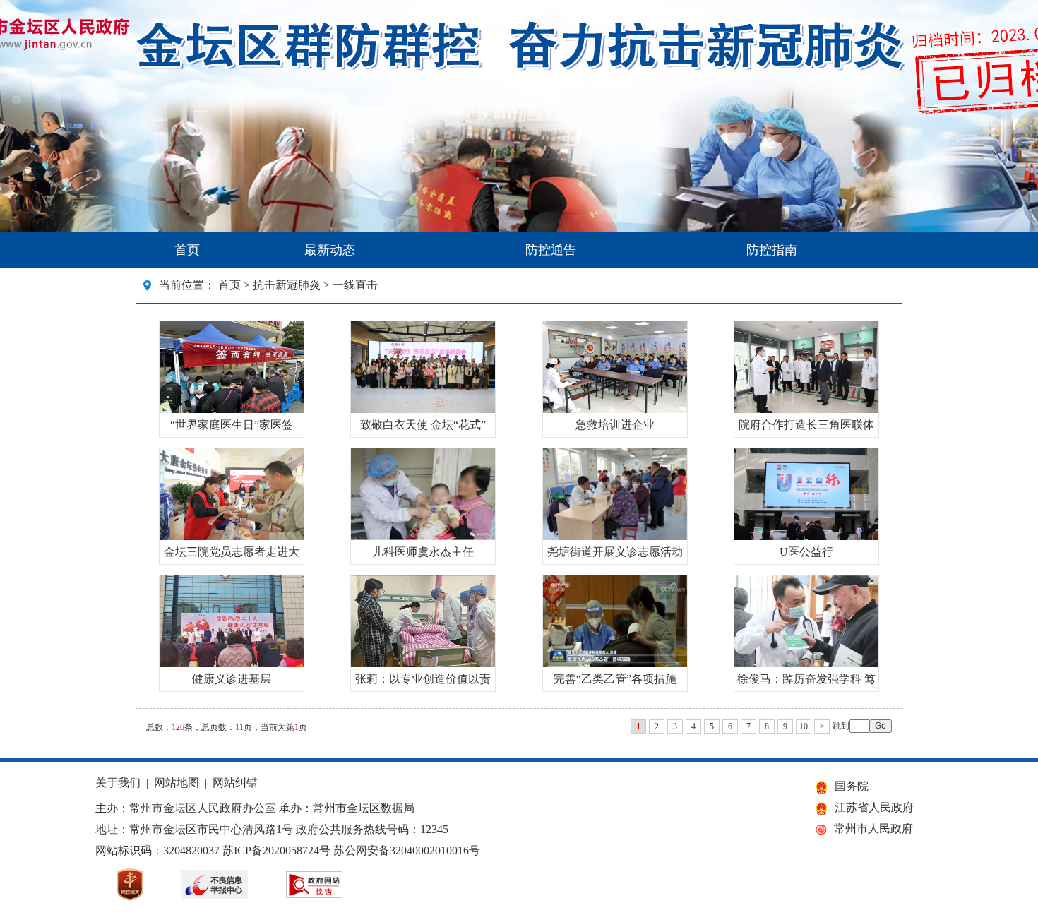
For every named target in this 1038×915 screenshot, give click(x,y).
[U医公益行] (806, 536)
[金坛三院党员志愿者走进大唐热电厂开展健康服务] (232, 536)
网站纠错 (235, 783)
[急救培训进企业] (615, 409)
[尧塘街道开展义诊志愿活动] (615, 536)
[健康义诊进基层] (232, 663)
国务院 (852, 786)
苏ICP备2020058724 (270, 850)
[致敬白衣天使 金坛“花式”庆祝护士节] (423, 409)
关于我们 (118, 783)
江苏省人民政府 (874, 807)
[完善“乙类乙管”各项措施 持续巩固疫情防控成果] (615, 663)
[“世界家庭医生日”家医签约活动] (232, 409)
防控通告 (550, 250)
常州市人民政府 (873, 829)
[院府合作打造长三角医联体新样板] (806, 409)
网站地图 (176, 783)
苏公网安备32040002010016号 (406, 850)
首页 (187, 250)
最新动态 (329, 250)
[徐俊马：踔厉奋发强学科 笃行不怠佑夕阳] (806, 663)
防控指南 (771, 250)
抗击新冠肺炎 (287, 285)
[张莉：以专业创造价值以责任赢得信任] (423, 663)
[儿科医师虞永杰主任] (423, 536)
